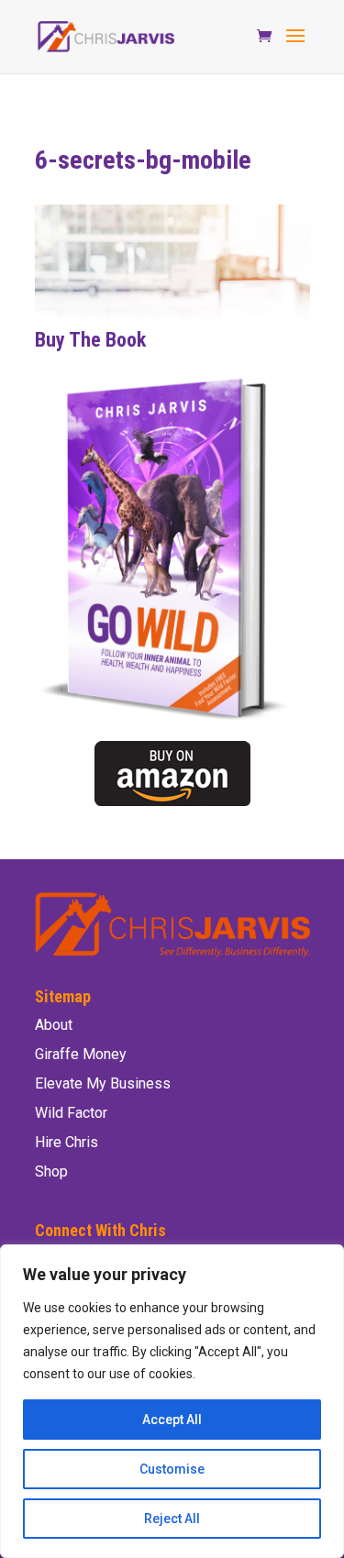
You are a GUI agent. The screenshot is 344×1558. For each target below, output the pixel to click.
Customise (172, 1469)
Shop (51, 1171)
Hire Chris (66, 1142)
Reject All (172, 1518)
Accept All (172, 1419)
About (53, 1024)
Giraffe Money (81, 1054)
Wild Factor (71, 1113)
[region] (172, 1401)
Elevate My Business (103, 1083)
